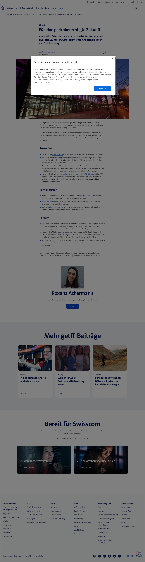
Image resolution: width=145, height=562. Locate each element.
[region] (73, 75)
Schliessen (102, 88)
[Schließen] (112, 58)
